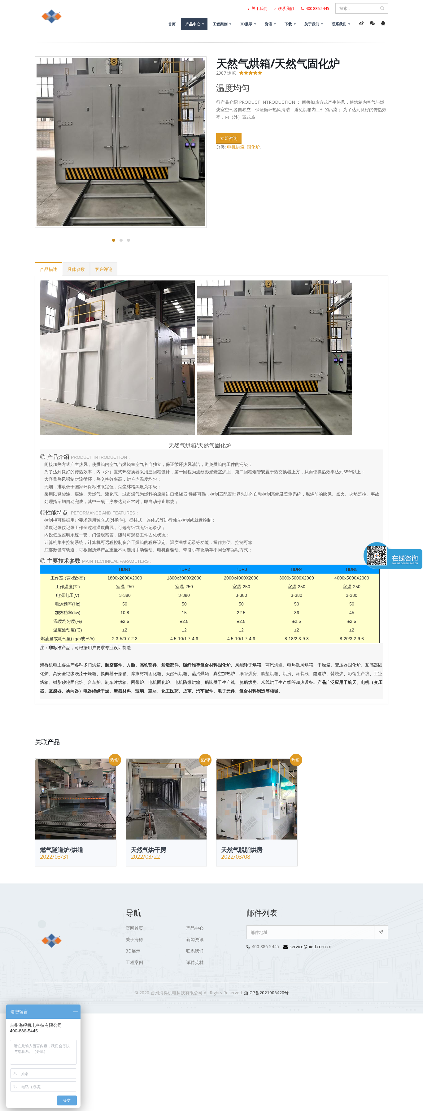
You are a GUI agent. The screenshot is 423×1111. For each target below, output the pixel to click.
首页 (172, 24)
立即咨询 (229, 138)
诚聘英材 (194, 962)
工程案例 (220, 24)
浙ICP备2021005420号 (266, 993)
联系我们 (285, 8)
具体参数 (76, 269)
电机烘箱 (235, 147)
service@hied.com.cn (310, 946)
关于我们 (259, 8)
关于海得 (134, 939)
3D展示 (246, 24)
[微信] (372, 23)
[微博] (361, 23)
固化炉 (253, 147)
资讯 (268, 24)
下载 (288, 24)
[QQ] (383, 23)
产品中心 (192, 24)
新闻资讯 (194, 939)
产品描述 (48, 269)
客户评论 (103, 269)
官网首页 (134, 928)
